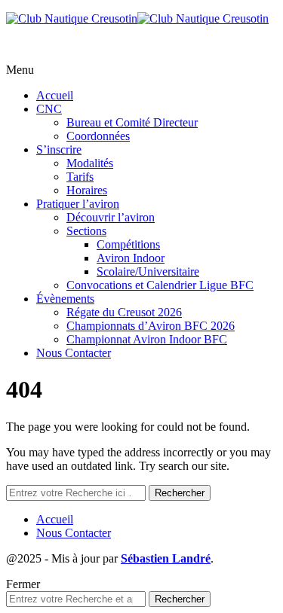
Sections (86, 230)
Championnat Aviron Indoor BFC (146, 339)
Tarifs (80, 176)
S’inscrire (59, 149)
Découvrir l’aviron (110, 217)
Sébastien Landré (166, 558)
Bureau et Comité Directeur (132, 122)
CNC (49, 108)
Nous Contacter (73, 352)
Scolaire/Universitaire (148, 271)
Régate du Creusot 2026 (124, 312)
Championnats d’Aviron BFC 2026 (150, 325)
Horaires (86, 190)
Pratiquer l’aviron (77, 203)
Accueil (54, 95)
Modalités (89, 163)
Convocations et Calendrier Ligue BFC (160, 285)
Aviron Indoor (131, 258)
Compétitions (128, 244)
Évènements (65, 298)
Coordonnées (98, 136)
